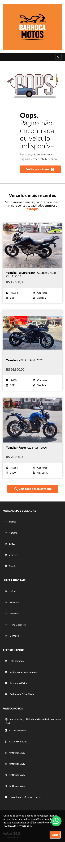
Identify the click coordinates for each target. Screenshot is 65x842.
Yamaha (13, 532)
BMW (12, 543)
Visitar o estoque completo (24, 671)
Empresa (14, 613)
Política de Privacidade (21, 694)
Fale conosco (16, 660)
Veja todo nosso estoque (35, 488)
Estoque (14, 602)
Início (12, 591)
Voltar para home (38, 169)
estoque (32, 209)
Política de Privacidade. (17, 825)
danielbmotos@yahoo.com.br (25, 797)
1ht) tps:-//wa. (17, 774)
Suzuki (12, 565)
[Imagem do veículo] (32, 245)
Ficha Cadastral (17, 624)
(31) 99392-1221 (18, 741)
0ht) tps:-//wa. (17, 752)
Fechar (55, 834)
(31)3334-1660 (17, 730)
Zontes (13, 554)
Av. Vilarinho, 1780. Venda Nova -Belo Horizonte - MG (33, 721)
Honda (12, 521)
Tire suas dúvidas (19, 683)
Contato (14, 635)
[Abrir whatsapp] (56, 821)
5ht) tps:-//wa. (17, 785)
